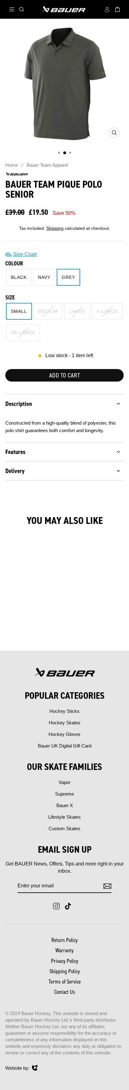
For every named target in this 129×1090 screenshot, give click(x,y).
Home (11, 165)
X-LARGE (107, 311)
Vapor (64, 782)
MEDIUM (48, 311)
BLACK (19, 277)
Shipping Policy (64, 971)
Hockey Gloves (64, 734)
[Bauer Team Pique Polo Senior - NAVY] (27, 629)
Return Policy (64, 940)
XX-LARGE (23, 332)
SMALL (19, 311)
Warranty (64, 950)
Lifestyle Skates (64, 817)
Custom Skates (64, 828)
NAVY (44, 277)
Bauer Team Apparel (47, 165)
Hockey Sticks (64, 711)
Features (15, 452)
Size (10, 297)
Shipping (55, 228)
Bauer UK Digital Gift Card (64, 745)
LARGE (77, 311)
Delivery (14, 471)
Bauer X (64, 805)
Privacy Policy (64, 961)
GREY (68, 277)
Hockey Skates (64, 722)
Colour (14, 263)
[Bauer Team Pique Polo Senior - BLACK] (20, 629)
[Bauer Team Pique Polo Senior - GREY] (35, 629)
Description (18, 404)
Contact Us (64, 992)
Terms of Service (65, 981)
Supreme (64, 794)
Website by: (17, 1068)
